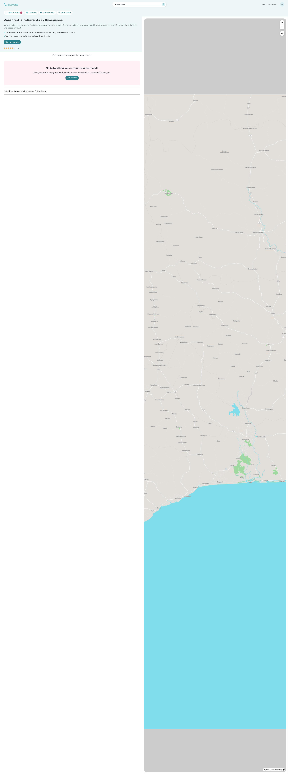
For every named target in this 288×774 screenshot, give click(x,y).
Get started (72, 78)
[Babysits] (11, 4)
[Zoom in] (282, 22)
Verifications (48, 12)
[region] (215, 395)
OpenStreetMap (277, 770)
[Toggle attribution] (283, 769)
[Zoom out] (282, 27)
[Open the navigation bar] (282, 4)
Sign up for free (12, 42)
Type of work (14, 12)
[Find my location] (282, 33)
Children (32, 12)
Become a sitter (269, 4)
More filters (65, 12)
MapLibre (267, 770)
